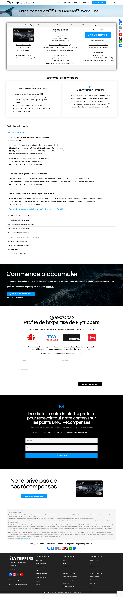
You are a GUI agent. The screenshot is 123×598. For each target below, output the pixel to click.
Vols (64, 560)
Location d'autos (67, 566)
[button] (61, 132)
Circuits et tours (67, 570)
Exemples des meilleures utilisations (22, 224)
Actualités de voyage (41, 573)
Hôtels (64, 563)
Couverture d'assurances (19, 241)
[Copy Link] (56, 548)
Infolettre (92, 566)
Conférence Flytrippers (69, 586)
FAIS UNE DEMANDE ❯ (99, 35)
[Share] (121, 45)
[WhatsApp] (121, 42)
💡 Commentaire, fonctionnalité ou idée (19, 584)
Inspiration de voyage (41, 570)
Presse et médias (94, 576)
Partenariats (93, 580)
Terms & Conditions (59, 592)
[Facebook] (49, 548)
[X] (67, 548)
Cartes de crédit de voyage (70, 576)
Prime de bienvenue (17, 132)
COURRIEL (65, 360)
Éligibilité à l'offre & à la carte (20, 245)
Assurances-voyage (68, 580)
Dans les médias (94, 570)
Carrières (92, 583)
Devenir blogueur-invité (96, 573)
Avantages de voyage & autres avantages (25, 237)
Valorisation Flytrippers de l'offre (21, 216)
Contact (92, 586)
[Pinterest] (121, 34)
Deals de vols (39, 560)
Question (24, 369)
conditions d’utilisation (25, 538)
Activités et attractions (69, 573)
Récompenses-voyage (42, 563)
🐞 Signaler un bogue (14, 580)
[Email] (121, 31)
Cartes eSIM (66, 583)
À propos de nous (94, 560)
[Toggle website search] (115, 2)
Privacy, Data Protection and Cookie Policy (73, 592)
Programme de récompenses (20, 228)
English (38, 581)
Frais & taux (14, 249)
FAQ (91, 563)
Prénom (24, 360)
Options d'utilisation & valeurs (20, 220)
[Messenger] (121, 24)
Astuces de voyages (41, 566)
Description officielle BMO (19, 254)
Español (38, 584)
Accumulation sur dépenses (20, 233)
